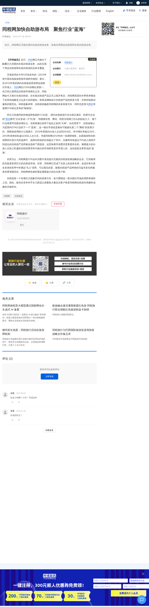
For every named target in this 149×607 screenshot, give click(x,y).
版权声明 (59, 239)
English (110, 11)
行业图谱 (96, 11)
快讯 (45, 11)
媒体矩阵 (86, 3)
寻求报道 (130, 10)
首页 (23, 11)
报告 (55, 11)
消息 (131, 3)
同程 (30, 59)
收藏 (32, 282)
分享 (67, 282)
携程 (90, 104)
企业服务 (81, 11)
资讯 (32, 11)
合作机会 (99, 3)
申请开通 (58, 204)
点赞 (49, 282)
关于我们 (116, 3)
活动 (67, 11)
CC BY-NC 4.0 (49, 242)
